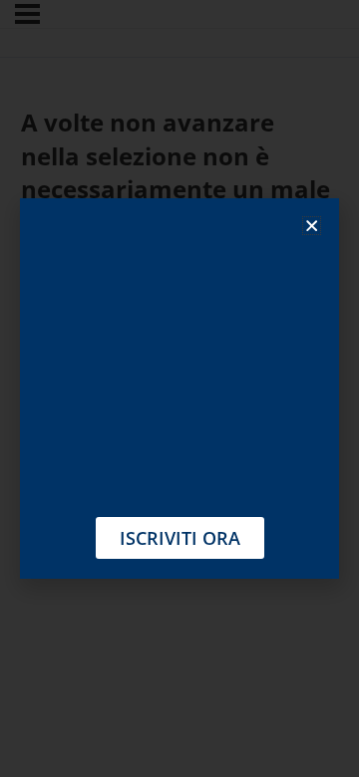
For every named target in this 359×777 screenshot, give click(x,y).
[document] (179, 388)
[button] (311, 225)
